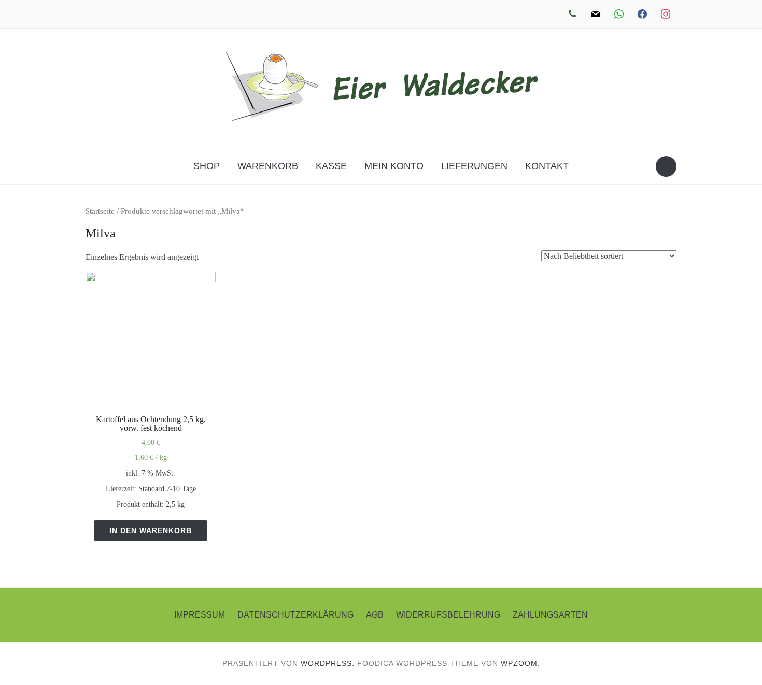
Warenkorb (267, 166)
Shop (206, 166)
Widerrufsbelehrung (448, 614)
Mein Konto (394, 166)
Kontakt (547, 166)
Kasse (331, 166)
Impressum (199, 614)
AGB (375, 614)
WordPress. (328, 663)
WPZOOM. (520, 663)
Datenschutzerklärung (295, 614)
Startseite (100, 211)
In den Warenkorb (150, 530)
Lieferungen (474, 166)
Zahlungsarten (550, 614)
